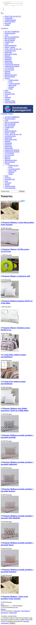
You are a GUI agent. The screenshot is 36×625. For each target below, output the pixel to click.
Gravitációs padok (10, 50)
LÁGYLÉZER (9, 68)
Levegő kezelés (9, 69)
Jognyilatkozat (25, 611)
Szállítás (7, 25)
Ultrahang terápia (10, 101)
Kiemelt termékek (10, 33)
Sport (6, 95)
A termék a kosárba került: (9, 616)
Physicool (8, 92)
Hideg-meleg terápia (11, 54)
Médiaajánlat (13, 612)
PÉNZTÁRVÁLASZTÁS (13, 16)
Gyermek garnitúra (14, 83)
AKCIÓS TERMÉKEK (12, 31)
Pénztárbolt (4, 114)
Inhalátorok (8, 59)
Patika (6, 90)
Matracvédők (12, 85)
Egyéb (7, 44)
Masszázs (7, 71)
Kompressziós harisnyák (12, 64)
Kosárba (9, 228)
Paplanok (11, 87)
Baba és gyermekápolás (12, 37)
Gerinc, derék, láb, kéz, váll (13, 49)
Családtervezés (9, 42)
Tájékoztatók (8, 18)
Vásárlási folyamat (10, 20)
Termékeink (4, 28)
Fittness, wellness (10, 47)
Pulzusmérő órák (10, 94)
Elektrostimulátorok (11, 45)
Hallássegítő (8, 52)
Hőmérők (7, 56)
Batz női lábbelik (10, 40)
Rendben (12, 623)
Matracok (7, 73)
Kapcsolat (8, 23)
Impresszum (4, 612)
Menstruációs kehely (11, 75)
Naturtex (7, 78)
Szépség (7, 99)
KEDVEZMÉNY (10, 21)
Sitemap (3, 609)
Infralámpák (8, 57)
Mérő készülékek (10, 76)
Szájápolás (8, 97)
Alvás (6, 35)
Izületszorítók (9, 63)
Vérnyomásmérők (10, 102)
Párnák (10, 89)
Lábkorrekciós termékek (12, 66)
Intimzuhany (8, 61)
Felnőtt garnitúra (13, 80)
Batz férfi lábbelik (10, 38)
